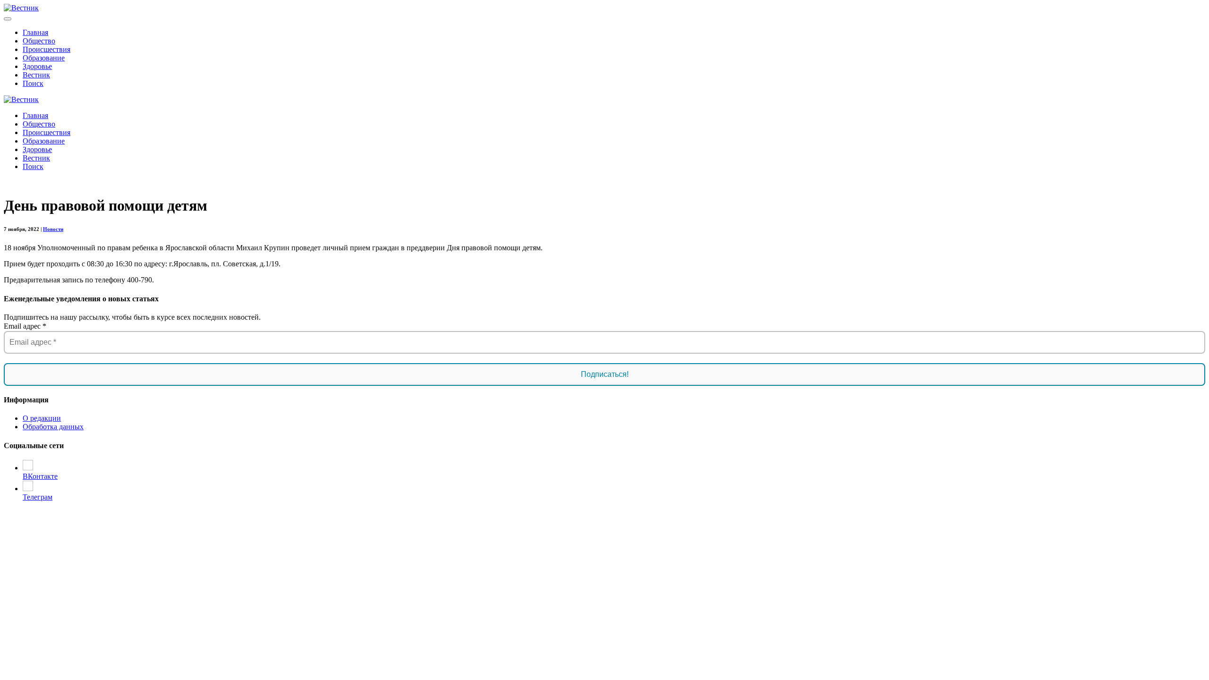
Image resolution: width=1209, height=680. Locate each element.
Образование (44, 58)
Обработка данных (53, 427)
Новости (53, 229)
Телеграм (37, 497)
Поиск (33, 83)
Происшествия (46, 49)
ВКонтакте (40, 476)
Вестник (36, 75)
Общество (39, 41)
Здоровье (37, 66)
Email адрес (25, 326)
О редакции (42, 418)
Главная (35, 32)
